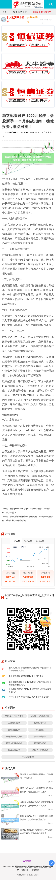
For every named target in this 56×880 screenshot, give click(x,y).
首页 (4, 11)
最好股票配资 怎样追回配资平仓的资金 (26, 675)
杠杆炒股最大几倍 (14, 736)
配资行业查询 (14, 729)
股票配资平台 (40, 722)
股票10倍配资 (40, 736)
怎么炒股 (40, 729)
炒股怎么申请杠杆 (40, 750)
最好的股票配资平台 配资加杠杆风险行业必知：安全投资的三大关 (30, 683)
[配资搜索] (50, 4)
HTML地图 (34, 870)
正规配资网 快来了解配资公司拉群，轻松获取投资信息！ (30, 690)
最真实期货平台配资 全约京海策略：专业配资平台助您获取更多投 (30, 669)
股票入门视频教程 (14, 743)
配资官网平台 (20, 11)
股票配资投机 (40, 743)
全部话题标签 (28, 757)
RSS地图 (24, 870)
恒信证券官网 (46, 19)
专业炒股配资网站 (10, 414)
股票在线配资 (14, 750)
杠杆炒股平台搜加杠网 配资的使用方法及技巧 (29, 697)
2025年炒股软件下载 (14, 716)
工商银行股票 (14, 722)
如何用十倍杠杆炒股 (40, 716)
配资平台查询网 (42, 11)
